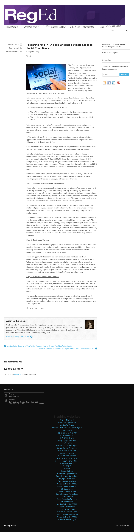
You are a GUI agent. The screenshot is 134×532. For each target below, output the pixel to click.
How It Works (11, 27)
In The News (74, 27)
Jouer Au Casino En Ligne (67, 499)
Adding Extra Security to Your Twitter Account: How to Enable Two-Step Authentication (38, 346)
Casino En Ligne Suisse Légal (67, 476)
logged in (17, 375)
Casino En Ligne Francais (67, 474)
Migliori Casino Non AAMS (67, 486)
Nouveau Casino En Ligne (67, 512)
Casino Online (67, 430)
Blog (102, 27)
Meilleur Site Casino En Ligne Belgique (67, 428)
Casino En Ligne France (67, 491)
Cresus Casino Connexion (67, 448)
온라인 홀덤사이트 (67, 420)
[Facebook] (109, 83)
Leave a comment (12, 51)
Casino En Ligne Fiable (67, 423)
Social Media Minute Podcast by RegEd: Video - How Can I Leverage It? (68, 349)
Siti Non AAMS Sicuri (67, 509)
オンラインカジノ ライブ (67, 433)
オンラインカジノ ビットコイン (67, 461)
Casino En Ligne (67, 471)
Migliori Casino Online (67, 507)
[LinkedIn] (114, 83)
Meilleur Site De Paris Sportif (67, 446)
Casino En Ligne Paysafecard (67, 514)
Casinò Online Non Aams (67, 481)
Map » (41, 404)
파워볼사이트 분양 (67, 438)
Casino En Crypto (67, 425)
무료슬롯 (67, 469)
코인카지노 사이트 (67, 463)
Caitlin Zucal (14, 48)
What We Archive (32, 27)
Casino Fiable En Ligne (67, 520)
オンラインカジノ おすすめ (67, 458)
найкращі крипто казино (67, 440)
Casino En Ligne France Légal (67, 494)
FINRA (41, 308)
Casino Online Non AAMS (67, 484)
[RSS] (104, 83)
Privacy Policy (10, 526)
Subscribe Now (58, 27)
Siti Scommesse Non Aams (67, 456)
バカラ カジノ (67, 443)
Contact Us (88, 27)
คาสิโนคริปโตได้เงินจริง (67, 451)
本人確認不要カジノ (67, 435)
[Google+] (118, 83)
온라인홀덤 (67, 466)
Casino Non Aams (67, 453)
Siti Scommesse (67, 489)
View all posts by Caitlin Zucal (19, 337)
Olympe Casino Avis (67, 479)
